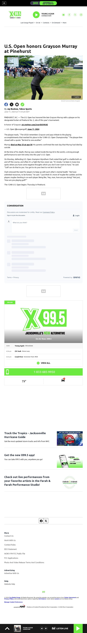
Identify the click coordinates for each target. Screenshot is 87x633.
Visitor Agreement (70, 597)
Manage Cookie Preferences (13, 602)
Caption (76, 97)
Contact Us (8, 536)
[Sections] (4, 3)
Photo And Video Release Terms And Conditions (24, 562)
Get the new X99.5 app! (19, 455)
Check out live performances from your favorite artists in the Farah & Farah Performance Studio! (27, 480)
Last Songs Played (27, 23)
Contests (46, 23)
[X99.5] (43, 3)
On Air (38, 23)
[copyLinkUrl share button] (22, 104)
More (64, 23)
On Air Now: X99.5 (43, 339)
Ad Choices (42, 599)
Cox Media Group (14, 597)
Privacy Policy (9, 599)
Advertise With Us (11, 573)
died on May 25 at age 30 (21, 145)
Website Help (9, 584)
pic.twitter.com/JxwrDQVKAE (35, 125)
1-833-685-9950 (44, 372)
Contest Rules (10, 545)
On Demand (56, 23)
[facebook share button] (6, 104)
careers (57, 599)
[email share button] (17, 104)
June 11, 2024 (33, 129)
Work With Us (10, 540)
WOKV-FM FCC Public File (14, 554)
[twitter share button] (11, 104)
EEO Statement (10, 549)
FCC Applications (11, 558)
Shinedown (46, 16)
